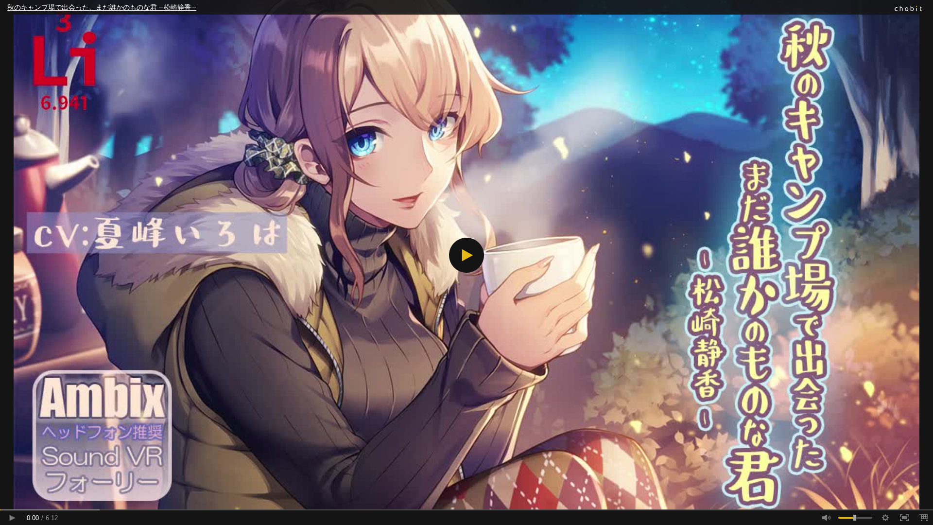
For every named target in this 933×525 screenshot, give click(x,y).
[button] (466, 255)
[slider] (466, 509)
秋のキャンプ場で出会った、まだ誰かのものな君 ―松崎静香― (101, 7)
